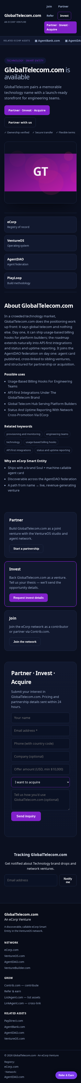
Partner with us (20, 122)
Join (49, 6)
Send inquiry (26, 816)
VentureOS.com (14, 956)
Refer (50, 15)
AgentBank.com (14, 1027)
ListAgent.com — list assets (22, 997)
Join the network (24, 641)
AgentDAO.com (14, 962)
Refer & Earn (66, 1075)
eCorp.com (11, 950)
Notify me (68, 880)
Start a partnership (26, 548)
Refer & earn (12, 991)
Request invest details (28, 597)
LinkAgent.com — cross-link (22, 1003)
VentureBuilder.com (17, 968)
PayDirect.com (13, 1021)
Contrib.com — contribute (21, 985)
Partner (63, 6)
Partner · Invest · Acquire (58, 27)
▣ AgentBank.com (46, 40)
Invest (64, 15)
